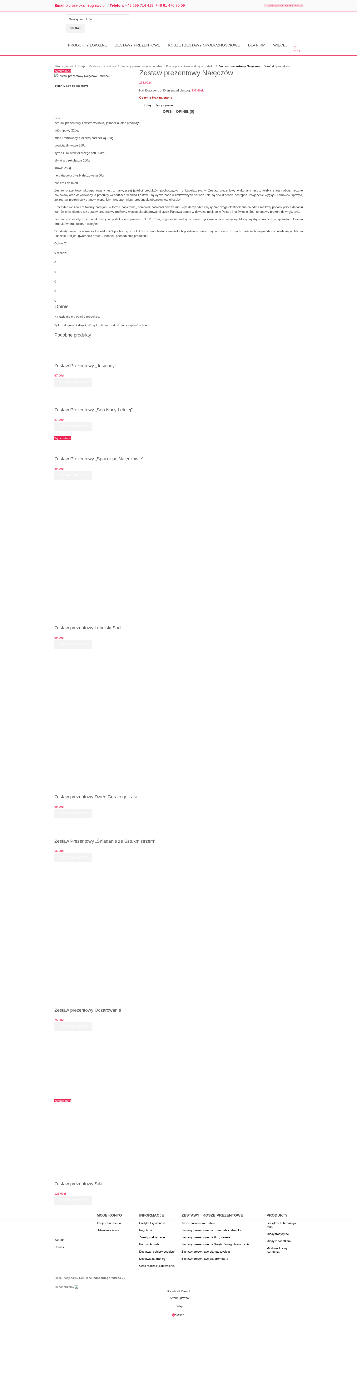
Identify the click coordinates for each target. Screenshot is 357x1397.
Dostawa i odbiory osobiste (157, 1251)
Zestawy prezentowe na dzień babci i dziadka (211, 1230)
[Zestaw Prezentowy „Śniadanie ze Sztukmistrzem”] (98, 820)
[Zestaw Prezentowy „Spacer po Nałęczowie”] (110, 433)
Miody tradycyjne (278, 1234)
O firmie (59, 1247)
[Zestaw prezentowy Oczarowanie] (99, 895)
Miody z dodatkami (279, 1241)
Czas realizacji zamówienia (157, 1265)
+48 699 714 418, (139, 5)
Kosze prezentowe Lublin (198, 1223)
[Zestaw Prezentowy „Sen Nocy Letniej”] (114, 389)
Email (59, 5)
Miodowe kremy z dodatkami (278, 1250)
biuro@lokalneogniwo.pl (85, 5)
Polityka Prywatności (152, 1223)
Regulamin (146, 1230)
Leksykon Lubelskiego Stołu (281, 1224)
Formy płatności (149, 1244)
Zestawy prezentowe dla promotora (205, 1258)
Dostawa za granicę (152, 1258)
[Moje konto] (301, 45)
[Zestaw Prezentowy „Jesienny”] (102, 344)
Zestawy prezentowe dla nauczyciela (206, 1251)
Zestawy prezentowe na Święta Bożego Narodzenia (215, 1244)
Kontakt (59, 1240)
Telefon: (117, 5)
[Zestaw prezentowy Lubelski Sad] (99, 513)
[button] (73, 382)
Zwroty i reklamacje (152, 1237)
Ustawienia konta (108, 1230)
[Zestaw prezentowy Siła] (99, 1064)
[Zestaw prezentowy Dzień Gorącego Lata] (99, 682)
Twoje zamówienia (109, 1223)
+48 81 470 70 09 (170, 5)
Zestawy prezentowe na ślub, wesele (206, 1237)
